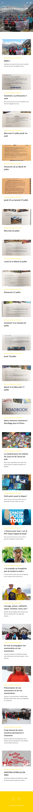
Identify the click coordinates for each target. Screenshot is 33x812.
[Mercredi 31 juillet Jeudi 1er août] (16, 119)
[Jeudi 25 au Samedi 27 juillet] (16, 186)
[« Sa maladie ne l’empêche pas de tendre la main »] (16, 555)
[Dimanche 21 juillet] (16, 278)
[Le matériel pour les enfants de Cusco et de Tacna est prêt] (16, 440)
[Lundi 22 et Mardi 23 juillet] (16, 248)
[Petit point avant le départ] (16, 482)
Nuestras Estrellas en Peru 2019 (12, 58)
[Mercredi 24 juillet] (16, 217)
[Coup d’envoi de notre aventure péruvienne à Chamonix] (16, 716)
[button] (31, 2)
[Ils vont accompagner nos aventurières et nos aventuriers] (16, 632)
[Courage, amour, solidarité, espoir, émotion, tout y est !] (16, 592)
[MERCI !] (16, 47)
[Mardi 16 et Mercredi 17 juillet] (16, 373)
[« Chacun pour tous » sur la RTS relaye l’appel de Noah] (16, 517)
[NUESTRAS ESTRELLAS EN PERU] (16, 758)
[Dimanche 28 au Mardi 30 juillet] (16, 153)
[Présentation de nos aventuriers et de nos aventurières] (16, 674)
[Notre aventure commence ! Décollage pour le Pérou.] (16, 407)
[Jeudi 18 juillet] (16, 342)
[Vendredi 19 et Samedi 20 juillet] (16, 309)
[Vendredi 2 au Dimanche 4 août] (16, 82)
